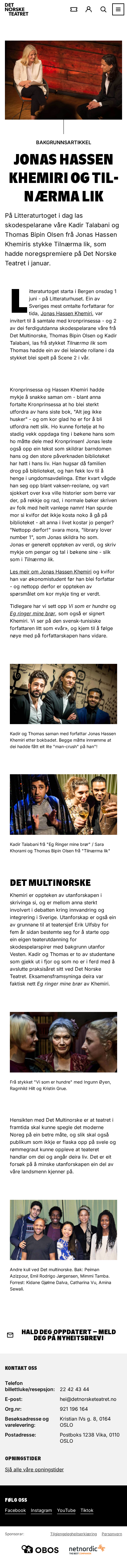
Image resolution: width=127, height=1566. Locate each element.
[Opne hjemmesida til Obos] (40, 1549)
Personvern (112, 1534)
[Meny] (118, 9)
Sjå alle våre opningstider (34, 1469)
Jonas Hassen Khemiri (66, 313)
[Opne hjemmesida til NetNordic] (86, 1549)
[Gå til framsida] (16, 9)
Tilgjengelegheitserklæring (73, 1534)
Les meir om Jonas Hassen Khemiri (51, 572)
